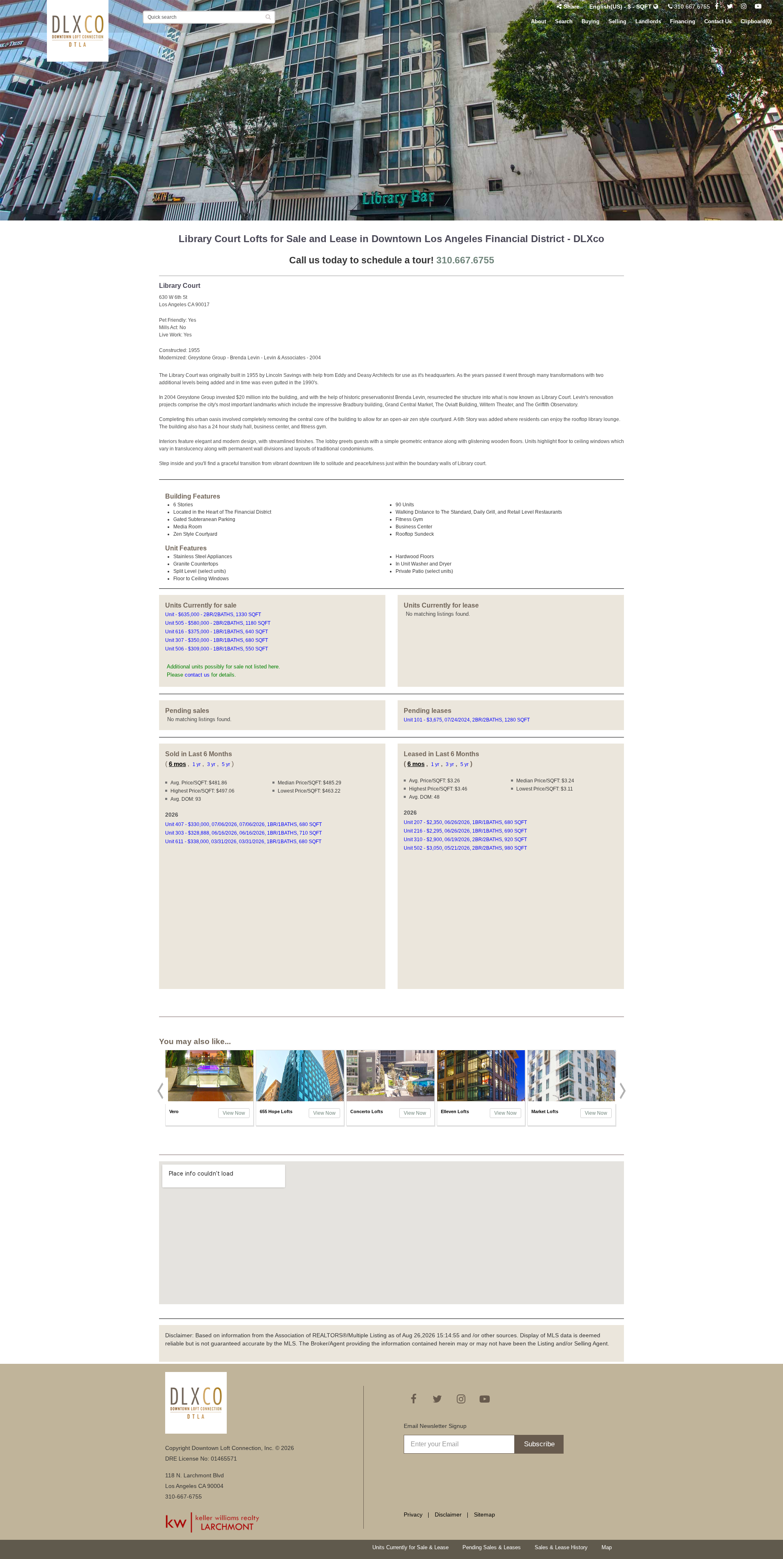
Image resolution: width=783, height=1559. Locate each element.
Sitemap (484, 1514)
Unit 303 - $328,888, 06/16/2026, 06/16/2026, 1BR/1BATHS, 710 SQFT (244, 833)
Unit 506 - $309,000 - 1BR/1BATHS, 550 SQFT (217, 649)
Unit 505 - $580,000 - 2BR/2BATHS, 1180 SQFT (218, 623)
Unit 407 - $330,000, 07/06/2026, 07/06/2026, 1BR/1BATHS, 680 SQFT (244, 824)
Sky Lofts (541, 1111)
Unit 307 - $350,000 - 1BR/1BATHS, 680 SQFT (217, 640)
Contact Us (718, 21)
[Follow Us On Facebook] (717, 6)
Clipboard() (756, 21)
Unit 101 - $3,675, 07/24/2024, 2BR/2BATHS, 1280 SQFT (467, 720)
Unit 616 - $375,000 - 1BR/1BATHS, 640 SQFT (217, 632)
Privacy (413, 1514)
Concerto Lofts (276, 1111)
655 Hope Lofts (185, 1111)
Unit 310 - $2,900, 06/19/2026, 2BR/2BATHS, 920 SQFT (466, 839)
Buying (590, 21)
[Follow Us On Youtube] (758, 6)
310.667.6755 (691, 6)
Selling (617, 21)
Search (564, 21)
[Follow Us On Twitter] (730, 6)
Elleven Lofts (364, 1111)
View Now (234, 1113)
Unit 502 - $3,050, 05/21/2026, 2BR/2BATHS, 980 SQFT (466, 848)
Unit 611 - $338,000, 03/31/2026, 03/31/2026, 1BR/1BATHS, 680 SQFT (244, 841)
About (538, 21)
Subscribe (539, 1444)
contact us (197, 675)
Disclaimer (448, 1514)
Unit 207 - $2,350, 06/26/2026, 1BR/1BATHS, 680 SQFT (466, 822)
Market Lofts (454, 1111)
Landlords (648, 21)
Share (572, 6)
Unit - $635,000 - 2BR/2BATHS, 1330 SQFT (213, 614)
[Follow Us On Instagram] (744, 6)
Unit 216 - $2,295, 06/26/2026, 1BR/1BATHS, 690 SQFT (466, 831)
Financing (682, 21)
